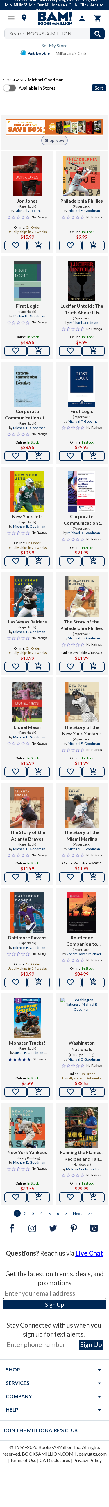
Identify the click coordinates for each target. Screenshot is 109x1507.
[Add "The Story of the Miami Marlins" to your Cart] (93, 877)
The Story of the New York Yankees (82, 730)
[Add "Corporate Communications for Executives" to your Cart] (38, 456)
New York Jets (27, 516)
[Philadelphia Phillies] (81, 176)
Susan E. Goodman (28, 1052)
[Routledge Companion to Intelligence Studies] (82, 912)
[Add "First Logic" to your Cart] (38, 351)
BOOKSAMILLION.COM (48, 1453)
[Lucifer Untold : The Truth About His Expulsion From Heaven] (82, 281)
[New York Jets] (27, 491)
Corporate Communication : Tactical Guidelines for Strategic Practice (82, 519)
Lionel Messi (27, 727)
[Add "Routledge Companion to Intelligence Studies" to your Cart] (93, 982)
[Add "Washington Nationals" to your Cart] (93, 1092)
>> (90, 1213)
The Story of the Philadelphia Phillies (81, 625)
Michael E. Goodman (84, 210)
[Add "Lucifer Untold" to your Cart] (93, 351)
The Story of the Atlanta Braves (27, 835)
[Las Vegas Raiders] (27, 597)
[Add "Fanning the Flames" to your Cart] (93, 1197)
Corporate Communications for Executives (27, 414)
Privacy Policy (87, 1460)
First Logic (27, 306)
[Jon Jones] (27, 176)
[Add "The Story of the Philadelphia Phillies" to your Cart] (93, 667)
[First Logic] (27, 281)
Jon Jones (27, 200)
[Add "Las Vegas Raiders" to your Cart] (38, 667)
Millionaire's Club (71, 53)
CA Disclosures (55, 1460)
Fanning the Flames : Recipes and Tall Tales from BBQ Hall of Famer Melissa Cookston (82, 1155)
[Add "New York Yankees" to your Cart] (38, 1197)
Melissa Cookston (80, 1169)
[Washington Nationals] (82, 1018)
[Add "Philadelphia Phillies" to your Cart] (93, 245)
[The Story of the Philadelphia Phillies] (82, 597)
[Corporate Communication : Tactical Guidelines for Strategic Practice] (82, 491)
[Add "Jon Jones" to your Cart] (38, 245)
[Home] (55, 18)
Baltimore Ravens (27, 937)
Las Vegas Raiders (27, 621)
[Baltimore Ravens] (27, 912)
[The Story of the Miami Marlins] (82, 807)
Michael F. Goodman (29, 316)
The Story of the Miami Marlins (81, 835)
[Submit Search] (97, 33)
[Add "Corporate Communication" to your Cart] (93, 561)
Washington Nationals (82, 1046)
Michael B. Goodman (29, 428)
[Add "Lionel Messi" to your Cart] (38, 772)
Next (77, 1213)
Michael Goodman (29, 210)
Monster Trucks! (27, 1042)
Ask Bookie (39, 53)
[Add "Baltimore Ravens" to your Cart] (38, 982)
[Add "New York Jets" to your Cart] (38, 561)
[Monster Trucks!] (27, 1018)
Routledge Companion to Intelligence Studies (82, 941)
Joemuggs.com (92, 1453)
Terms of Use (23, 1460)
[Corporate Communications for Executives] (27, 386)
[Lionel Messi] (27, 702)
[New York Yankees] (27, 1127)
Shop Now (54, 140)
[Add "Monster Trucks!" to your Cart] (38, 1092)
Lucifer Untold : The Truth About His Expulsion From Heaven (81, 309)
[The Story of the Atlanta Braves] (27, 807)
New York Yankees (27, 1152)
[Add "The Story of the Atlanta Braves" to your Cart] (38, 877)
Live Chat (89, 1253)
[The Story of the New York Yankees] (82, 702)
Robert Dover (77, 954)
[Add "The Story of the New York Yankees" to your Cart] (93, 772)
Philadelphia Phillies (81, 200)
